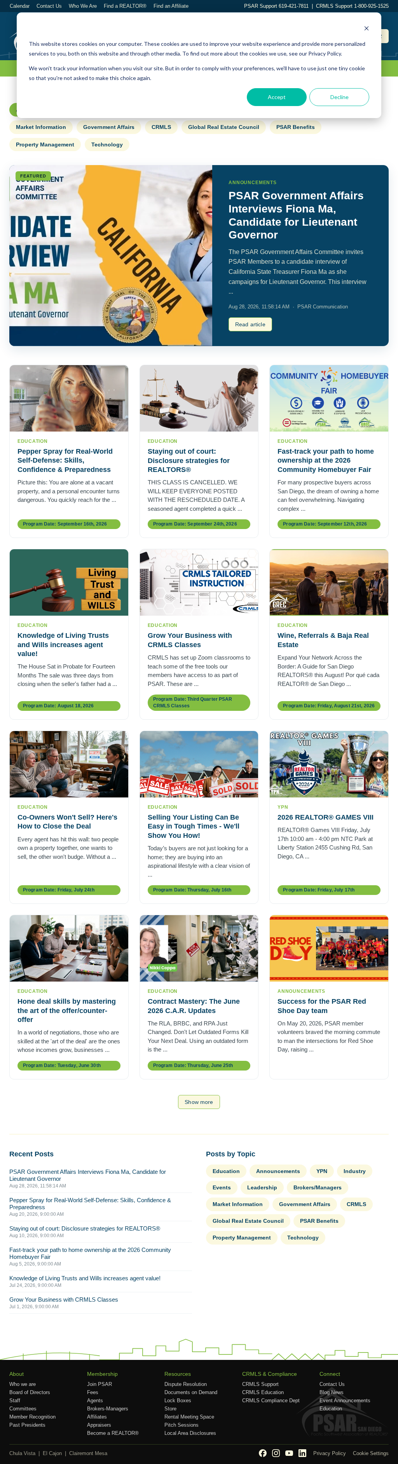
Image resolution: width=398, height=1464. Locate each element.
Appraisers (99, 1425)
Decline (339, 97)
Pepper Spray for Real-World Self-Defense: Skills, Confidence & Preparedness (65, 460)
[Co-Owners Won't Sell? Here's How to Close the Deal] (69, 764)
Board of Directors (29, 1392)
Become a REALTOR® (113, 1433)
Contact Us (49, 6)
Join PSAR (99, 1384)
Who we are (22, 1384)
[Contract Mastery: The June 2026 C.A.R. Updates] (199, 948)
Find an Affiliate (171, 6)
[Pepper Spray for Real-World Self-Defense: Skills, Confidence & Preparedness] (69, 398)
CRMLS (161, 127)
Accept (277, 97)
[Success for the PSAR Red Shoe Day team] (329, 948)
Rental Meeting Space (189, 1417)
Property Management (45, 144)
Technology (107, 144)
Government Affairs (108, 127)
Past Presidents (27, 1425)
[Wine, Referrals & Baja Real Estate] (329, 582)
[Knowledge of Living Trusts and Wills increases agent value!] (69, 582)
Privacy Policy (329, 1453)
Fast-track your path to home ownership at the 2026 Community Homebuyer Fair (326, 460)
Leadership (262, 1187)
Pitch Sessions (181, 1425)
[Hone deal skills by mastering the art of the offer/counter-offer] (69, 948)
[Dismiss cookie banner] (366, 29)
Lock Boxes (177, 1400)
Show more (199, 1102)
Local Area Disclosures (190, 1433)
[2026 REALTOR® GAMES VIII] (329, 764)
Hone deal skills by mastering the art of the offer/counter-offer (66, 1010)
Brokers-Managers (107, 1409)
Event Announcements (344, 1400)
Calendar (20, 6)
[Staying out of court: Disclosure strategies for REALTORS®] (199, 398)
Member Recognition (32, 1417)
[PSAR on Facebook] (263, 1453)
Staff (14, 1400)
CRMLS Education (263, 1392)
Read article (250, 324)
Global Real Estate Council (223, 127)
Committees (23, 1409)
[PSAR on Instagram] (276, 1453)
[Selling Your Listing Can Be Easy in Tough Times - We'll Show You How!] (199, 764)
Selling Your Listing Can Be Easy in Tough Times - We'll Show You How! (193, 826)
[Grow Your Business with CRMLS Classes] (199, 582)
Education (226, 1171)
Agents (95, 1400)
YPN (321, 1171)
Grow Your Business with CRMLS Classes (63, 1299)
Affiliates (97, 1417)
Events (222, 1187)
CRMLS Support (260, 1384)
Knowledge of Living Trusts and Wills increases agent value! (63, 645)
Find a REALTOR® (125, 6)
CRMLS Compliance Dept (271, 1400)
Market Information (41, 127)
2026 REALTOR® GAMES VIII (326, 817)
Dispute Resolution (185, 1384)
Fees (92, 1392)
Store (170, 1409)
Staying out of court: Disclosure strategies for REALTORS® (189, 460)
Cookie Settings (371, 1453)
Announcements (278, 1171)
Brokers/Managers (317, 1187)
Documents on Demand (190, 1392)
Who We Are (83, 6)
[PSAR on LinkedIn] (302, 1453)
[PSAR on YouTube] (289, 1453)
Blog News (331, 1392)
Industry (355, 1171)
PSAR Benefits (295, 127)
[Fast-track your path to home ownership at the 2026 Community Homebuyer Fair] (329, 398)
